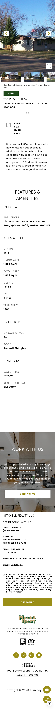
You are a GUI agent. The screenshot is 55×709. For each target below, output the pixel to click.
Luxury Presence (27, 674)
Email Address (13, 565)
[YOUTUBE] (39, 655)
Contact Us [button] (27, 493)
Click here (9, 552)
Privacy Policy (14, 592)
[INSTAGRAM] (24, 655)
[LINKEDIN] (31, 655)
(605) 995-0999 (11, 530)
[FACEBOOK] (16, 655)
